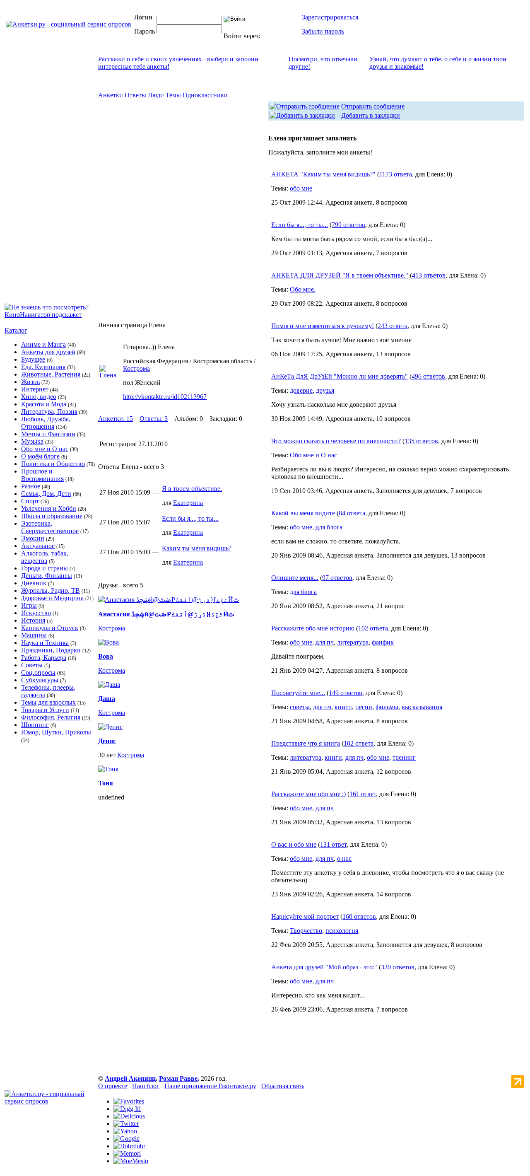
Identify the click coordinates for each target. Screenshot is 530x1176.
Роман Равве (178, 1078)
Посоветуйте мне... (298, 692)
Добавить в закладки (370, 115)
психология (341, 930)
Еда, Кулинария (43, 366)
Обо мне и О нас (44, 448)
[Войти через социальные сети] (275, 35)
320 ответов (397, 967)
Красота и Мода (43, 404)
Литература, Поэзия (49, 411)
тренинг (404, 757)
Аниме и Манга (43, 344)
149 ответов (345, 692)
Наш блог (145, 1085)
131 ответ (333, 844)
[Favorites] (128, 1101)
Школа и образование (51, 515)
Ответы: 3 (154, 418)
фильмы (387, 706)
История (33, 620)
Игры (29, 605)
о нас (344, 858)
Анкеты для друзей (48, 351)
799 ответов (348, 224)
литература (353, 642)
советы (300, 706)
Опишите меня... (294, 577)
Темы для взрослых (48, 702)
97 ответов (337, 577)
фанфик (383, 642)
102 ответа (373, 628)
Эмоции (32, 538)
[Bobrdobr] (129, 1145)
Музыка (32, 441)
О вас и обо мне (293, 844)
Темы (173, 95)
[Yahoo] (125, 1131)
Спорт (30, 501)
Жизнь (30, 381)
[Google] (126, 1138)
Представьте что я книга (305, 743)
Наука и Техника (45, 642)
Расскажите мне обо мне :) (308, 793)
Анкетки (110, 95)
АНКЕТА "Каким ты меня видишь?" (323, 174)
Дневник (33, 583)
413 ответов (429, 275)
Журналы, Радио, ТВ (50, 590)
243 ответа (392, 325)
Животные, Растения (50, 374)
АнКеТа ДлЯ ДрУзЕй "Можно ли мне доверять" (339, 376)
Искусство (36, 612)
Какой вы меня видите (303, 513)
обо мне (301, 188)
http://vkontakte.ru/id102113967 (165, 396)
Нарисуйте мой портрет (305, 916)
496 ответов (428, 376)
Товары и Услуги (45, 709)
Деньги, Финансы (46, 575)
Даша (106, 698)
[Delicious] (129, 1116)
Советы (32, 665)
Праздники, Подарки (51, 650)
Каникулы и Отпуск (49, 627)
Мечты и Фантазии (48, 433)
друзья (325, 390)
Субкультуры (39, 679)
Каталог (16, 330)
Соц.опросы (38, 672)
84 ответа (352, 513)
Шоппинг (35, 724)
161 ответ (362, 793)
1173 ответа (395, 174)
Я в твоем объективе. (192, 488)
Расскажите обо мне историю (312, 628)
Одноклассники (205, 95)
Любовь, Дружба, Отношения (45, 422)
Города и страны (44, 568)
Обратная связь (282, 1085)
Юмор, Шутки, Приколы (56, 732)
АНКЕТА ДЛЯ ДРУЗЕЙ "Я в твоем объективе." (339, 275)
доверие (301, 390)
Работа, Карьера (43, 657)
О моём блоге (40, 456)
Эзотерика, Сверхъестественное (50, 527)
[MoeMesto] (130, 1160)
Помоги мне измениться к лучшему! (322, 325)
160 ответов (359, 916)
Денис (107, 740)
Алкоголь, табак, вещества (44, 557)
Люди (156, 95)
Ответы (135, 95)
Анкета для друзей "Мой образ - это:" (324, 967)
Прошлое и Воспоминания (42, 475)
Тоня (105, 783)
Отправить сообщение (373, 106)
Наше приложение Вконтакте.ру (210, 1085)
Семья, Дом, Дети (46, 493)
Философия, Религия (50, 717)
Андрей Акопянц (130, 1078)
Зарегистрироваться (330, 17)
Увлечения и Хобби (48, 508)
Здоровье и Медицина (52, 597)
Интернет (34, 389)
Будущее (33, 359)
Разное (30, 486)
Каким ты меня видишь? (196, 548)
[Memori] (127, 1153)
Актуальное (38, 545)
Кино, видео (38, 396)
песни (363, 706)
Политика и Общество (53, 463)
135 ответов (421, 440)
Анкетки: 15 (115, 418)
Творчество (306, 930)
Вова (105, 656)
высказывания (422, 706)
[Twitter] (126, 1123)
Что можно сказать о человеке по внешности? (336, 440)
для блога (329, 527)
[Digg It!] (127, 1108)
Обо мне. (303, 289)
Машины (34, 635)
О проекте (112, 1085)
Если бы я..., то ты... (190, 518)
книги (343, 706)
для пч (325, 642)
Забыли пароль (323, 31)
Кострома (136, 368)
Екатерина (188, 502)
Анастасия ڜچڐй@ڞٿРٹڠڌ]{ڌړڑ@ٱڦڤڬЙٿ (166, 614)
